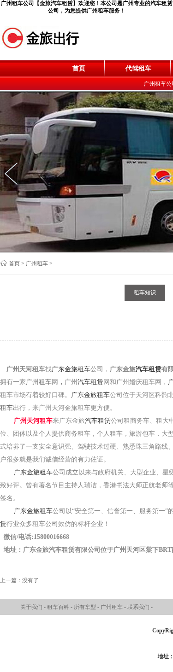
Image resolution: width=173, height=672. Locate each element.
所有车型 (85, 607)
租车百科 (59, 607)
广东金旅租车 (71, 369)
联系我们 (139, 607)
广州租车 (37, 263)
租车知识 (145, 292)
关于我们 (32, 607)
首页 (78, 68)
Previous (14, 174)
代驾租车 (138, 68)
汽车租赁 (148, 369)
